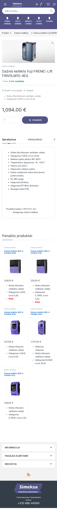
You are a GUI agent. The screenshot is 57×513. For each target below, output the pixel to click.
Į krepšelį (37, 120)
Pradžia (5, 33)
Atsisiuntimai (35, 139)
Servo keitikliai (18, 22)
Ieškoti (51, 11)
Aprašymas (9, 139)
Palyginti (29, 90)
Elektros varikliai (28, 22)
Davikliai (49, 21)
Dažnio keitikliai (7, 22)
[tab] (9, 140)
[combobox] (24, 11)
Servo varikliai (39, 22)
